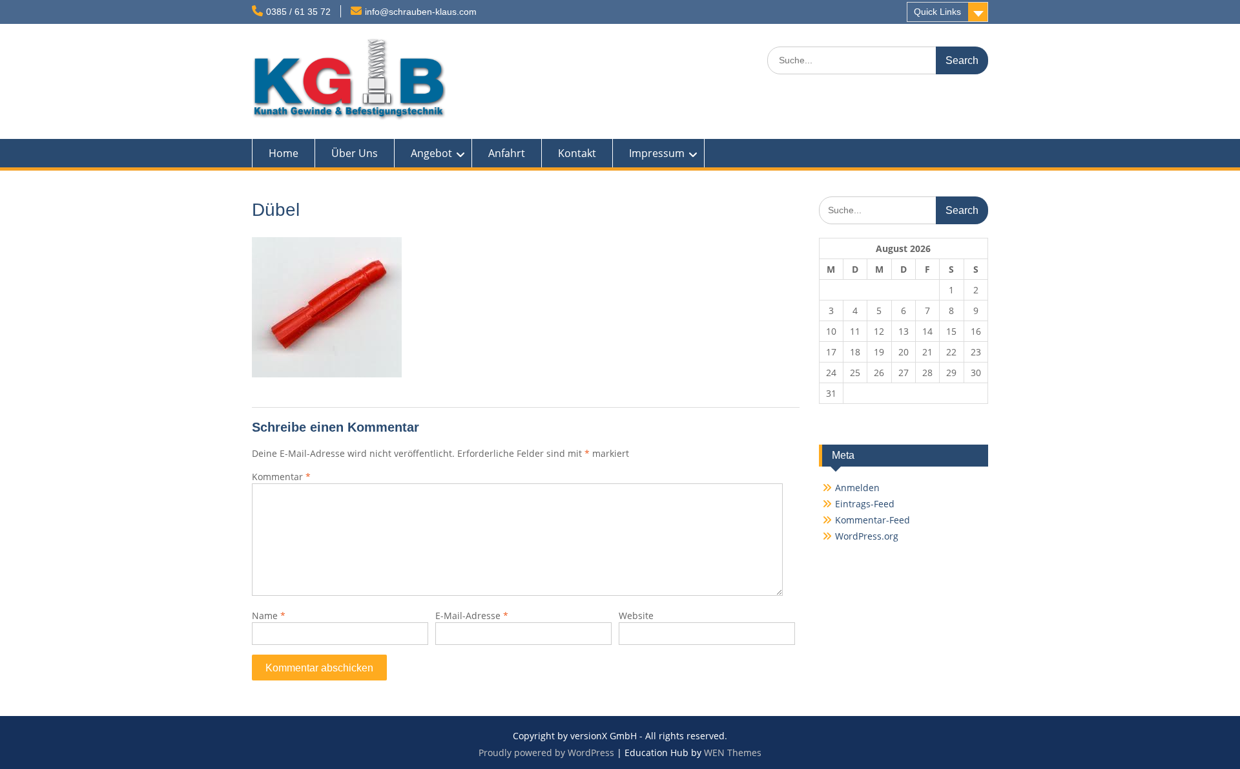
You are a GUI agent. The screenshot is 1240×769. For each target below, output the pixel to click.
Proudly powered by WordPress (546, 752)
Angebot (431, 153)
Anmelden (857, 487)
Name (268, 615)
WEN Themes (732, 752)
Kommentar (281, 476)
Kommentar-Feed (872, 520)
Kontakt (577, 153)
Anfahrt (506, 153)
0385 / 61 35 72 (298, 11)
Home (283, 153)
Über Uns (354, 153)
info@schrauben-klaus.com (421, 11)
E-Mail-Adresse (471, 615)
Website (636, 615)
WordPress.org (866, 536)
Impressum (657, 153)
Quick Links (937, 11)
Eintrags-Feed (864, 504)
